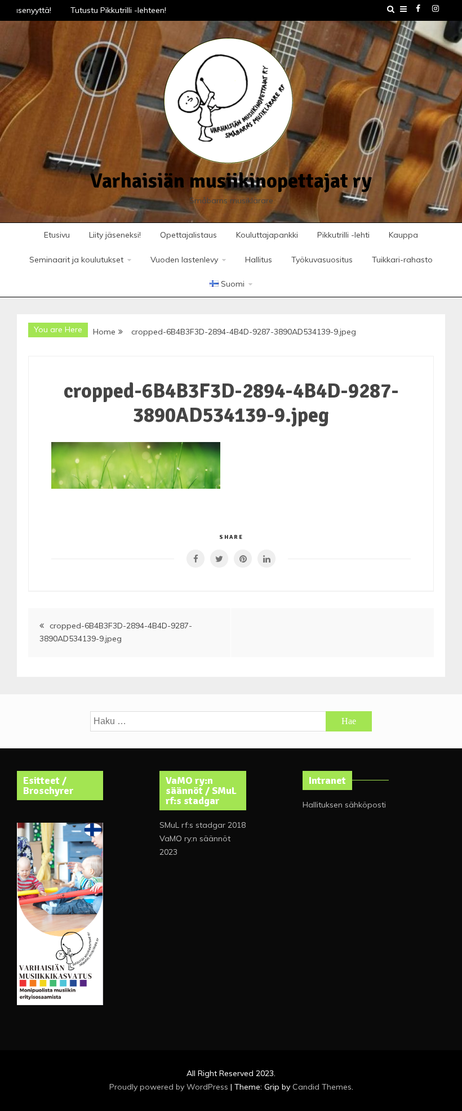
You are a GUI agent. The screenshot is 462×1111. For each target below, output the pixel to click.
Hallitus (258, 260)
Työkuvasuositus (322, 260)
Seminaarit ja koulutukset (76, 260)
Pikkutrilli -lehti (343, 235)
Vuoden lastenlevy (184, 260)
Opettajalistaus (188, 235)
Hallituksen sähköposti (344, 805)
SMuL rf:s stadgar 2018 (202, 825)
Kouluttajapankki (267, 235)
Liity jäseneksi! (115, 235)
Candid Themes (322, 1087)
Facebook (418, 8)
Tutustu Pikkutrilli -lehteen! (116, 10)
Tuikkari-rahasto (402, 260)
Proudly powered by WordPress (169, 1087)
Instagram (435, 8)
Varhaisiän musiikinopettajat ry (231, 181)
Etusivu (57, 235)
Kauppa (403, 235)
